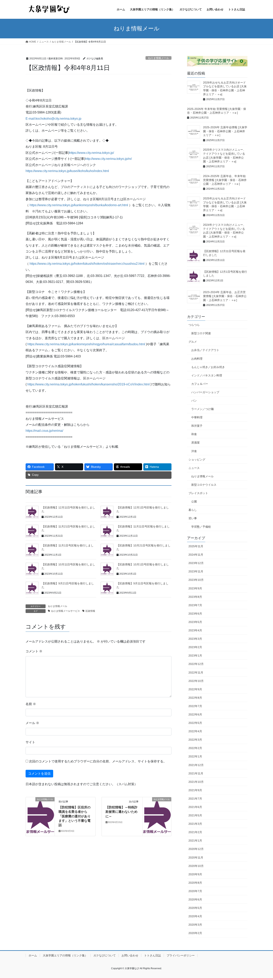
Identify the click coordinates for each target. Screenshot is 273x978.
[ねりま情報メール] (40, 807)
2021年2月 (195, 832)
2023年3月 (195, 638)
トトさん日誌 (152, 955)
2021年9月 (195, 790)
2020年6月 (195, 899)
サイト (30, 742)
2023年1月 (195, 655)
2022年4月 (195, 731)
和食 (194, 434)
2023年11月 (195, 571)
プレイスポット (198, 493)
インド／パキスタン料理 (206, 375)
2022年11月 (195, 672)
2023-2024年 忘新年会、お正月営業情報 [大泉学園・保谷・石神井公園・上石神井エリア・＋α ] (225, 296)
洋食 (194, 451)
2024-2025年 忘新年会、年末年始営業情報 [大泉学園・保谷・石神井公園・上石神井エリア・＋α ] (225, 179)
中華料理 (196, 417)
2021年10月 (196, 781)
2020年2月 (195, 933)
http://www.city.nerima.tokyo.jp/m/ (108, 158)
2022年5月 (195, 722)
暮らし (192, 509)
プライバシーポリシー (181, 955)
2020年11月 (195, 857)
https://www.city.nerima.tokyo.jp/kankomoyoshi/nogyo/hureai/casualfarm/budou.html (86, 344)
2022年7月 (195, 706)
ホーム (33, 955)
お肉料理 (196, 358)
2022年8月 (195, 697)
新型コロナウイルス (203, 484)
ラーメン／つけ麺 (202, 409)
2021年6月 (195, 807)
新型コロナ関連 (201, 333)
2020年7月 (195, 891)
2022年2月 (195, 748)
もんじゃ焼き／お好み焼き (208, 367)
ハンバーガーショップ (205, 392)
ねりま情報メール (158, 58)
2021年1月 (195, 840)
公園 (194, 501)
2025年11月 (195, 546)
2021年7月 (195, 798)
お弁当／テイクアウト (205, 350)
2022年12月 (196, 664)
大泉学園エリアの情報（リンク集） (65, 955)
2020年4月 (195, 916)
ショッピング (196, 459)
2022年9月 (195, 689)
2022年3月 (195, 739)
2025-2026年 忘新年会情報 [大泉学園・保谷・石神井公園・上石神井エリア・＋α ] (225, 131)
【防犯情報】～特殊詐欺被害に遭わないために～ (121, 812)
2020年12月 (196, 849)
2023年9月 (195, 588)
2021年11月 (195, 773)
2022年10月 (196, 681)
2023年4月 (195, 630)
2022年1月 (195, 756)
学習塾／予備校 (201, 526)
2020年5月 (195, 907)
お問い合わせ (130, 955)
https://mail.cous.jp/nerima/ (44, 430)
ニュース (194, 468)
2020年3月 (195, 924)
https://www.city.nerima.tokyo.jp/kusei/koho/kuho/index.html (67, 171)
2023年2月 (195, 647)
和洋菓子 (196, 425)
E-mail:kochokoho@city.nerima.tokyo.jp (53, 118)
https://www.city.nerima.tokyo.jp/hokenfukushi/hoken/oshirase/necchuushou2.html (87, 263)
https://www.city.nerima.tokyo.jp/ (91, 152)
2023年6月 (195, 613)
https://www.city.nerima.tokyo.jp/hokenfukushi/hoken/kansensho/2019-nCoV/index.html (88, 384)
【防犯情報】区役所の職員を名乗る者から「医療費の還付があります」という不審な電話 (75, 816)
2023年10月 (196, 579)
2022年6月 (195, 714)
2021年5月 (195, 815)
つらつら (194, 324)
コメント (34, 651)
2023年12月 (196, 563)
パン (194, 400)
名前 (31, 704)
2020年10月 (196, 866)
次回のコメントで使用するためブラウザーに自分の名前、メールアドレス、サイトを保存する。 (97, 761)
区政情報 (90, 611)
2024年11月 (195, 554)
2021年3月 (195, 823)
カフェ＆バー (199, 383)
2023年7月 (195, 605)
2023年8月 (195, 596)
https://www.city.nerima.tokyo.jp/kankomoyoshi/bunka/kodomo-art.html (79, 205)
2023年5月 (195, 622)
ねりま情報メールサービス (65, 611)
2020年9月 (195, 874)
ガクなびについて (104, 955)
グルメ (192, 341)
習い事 (192, 518)
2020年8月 (195, 882)
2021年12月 (196, 765)
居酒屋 (195, 442)
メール (32, 723)
